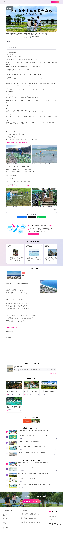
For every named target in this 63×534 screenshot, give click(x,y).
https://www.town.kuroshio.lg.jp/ (11, 327)
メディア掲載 (5, 530)
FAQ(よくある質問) (6, 527)
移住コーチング (5, 518)
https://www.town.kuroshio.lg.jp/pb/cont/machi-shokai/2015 (16, 338)
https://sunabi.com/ (9, 333)
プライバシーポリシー (52, 516)
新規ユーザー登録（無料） (31, 501)
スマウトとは (5, 511)
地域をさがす (5, 514)
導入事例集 (4, 523)
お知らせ (4, 528)
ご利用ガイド (5, 522)
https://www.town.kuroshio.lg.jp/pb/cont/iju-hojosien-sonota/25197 (17, 185)
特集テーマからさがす (6, 515)
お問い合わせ (51, 519)
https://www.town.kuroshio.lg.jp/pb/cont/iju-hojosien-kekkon (16, 142)
